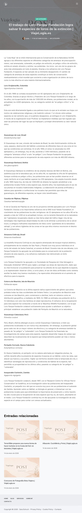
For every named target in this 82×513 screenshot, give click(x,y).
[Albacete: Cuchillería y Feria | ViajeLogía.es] (60, 430)
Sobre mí (29, 498)
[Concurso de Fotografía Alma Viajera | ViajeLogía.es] (21, 467)
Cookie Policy (48, 509)
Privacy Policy (36, 509)
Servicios (20, 498)
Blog (12, 498)
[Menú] (77, 4)
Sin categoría (41, 19)
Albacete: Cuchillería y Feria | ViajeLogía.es (60, 443)
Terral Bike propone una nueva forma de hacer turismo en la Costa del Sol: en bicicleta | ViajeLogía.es (20, 446)
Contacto (7, 501)
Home (6, 498)
